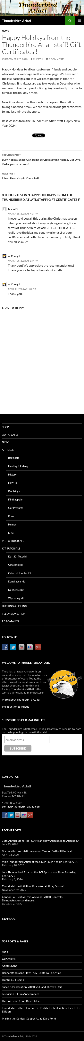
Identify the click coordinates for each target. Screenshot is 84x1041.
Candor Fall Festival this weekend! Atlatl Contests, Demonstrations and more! (32, 898)
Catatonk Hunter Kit (19, 573)
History (12, 474)
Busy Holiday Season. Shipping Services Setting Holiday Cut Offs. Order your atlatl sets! (41, 159)
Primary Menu (79, 20)
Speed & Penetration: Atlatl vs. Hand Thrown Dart (32, 986)
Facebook (9, 919)
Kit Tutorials (11, 548)
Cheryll (38, 59)
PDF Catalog (10, 621)
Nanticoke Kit (16, 589)
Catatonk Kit (15, 564)
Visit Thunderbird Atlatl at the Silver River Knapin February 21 (40, 861)
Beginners (13, 457)
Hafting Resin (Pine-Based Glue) (21, 1001)
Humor (12, 524)
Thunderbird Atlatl (16, 21)
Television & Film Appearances (20, 994)
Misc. (11, 532)
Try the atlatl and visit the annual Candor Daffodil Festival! (37, 851)
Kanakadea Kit (16, 581)
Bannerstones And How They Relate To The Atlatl (31, 972)
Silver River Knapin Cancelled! (20, 176)
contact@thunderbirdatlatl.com (21, 806)
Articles (8, 449)
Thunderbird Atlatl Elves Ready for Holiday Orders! (33, 886)
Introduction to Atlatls (15, 706)
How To (12, 482)
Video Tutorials (13, 540)
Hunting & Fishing (18, 466)
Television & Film (13, 613)
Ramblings (14, 491)
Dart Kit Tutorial (17, 556)
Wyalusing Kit (16, 598)
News (5, 30)
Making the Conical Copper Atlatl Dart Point (29, 1018)
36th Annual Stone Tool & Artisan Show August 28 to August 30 (40, 840)
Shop (5, 427)
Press (11, 516)
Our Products (15, 507)
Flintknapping (15, 499)
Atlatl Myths (9, 965)
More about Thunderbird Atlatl (21, 699)
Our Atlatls (10, 434)
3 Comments (56, 59)
